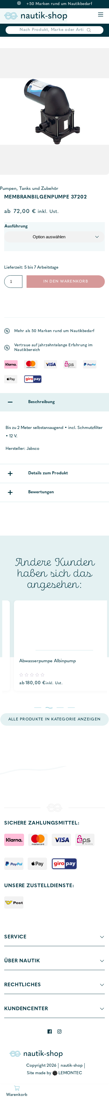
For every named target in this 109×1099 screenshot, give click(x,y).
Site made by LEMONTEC (54, 1073)
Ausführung (16, 226)
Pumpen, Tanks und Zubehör (29, 189)
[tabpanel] (54, 645)
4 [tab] (71, 707)
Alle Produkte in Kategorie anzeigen (54, 719)
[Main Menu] (100, 14)
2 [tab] (49, 707)
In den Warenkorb (65, 281)
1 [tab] (37, 707)
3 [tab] (60, 707)
